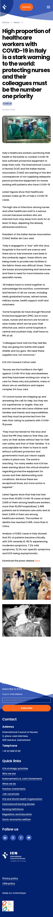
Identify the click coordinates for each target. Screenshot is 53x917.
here (37, 560)
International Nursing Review (18, 804)
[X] (13, 838)
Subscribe (26, 708)
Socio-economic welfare (16, 819)
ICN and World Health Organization (22, 799)
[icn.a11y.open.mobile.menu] (48, 7)
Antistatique (19, 893)
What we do (9, 783)
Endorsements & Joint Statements (22, 778)
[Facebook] (21, 838)
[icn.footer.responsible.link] (26, 906)
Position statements (14, 788)
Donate (26, 7)
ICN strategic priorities (15, 768)
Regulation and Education (17, 814)
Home (5, 22)
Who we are (9, 773)
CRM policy (8, 883)
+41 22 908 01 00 (11, 751)
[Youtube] (29, 838)
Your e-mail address (12, 694)
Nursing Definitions (13, 809)
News (17, 22)
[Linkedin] (5, 838)
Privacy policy (10, 878)
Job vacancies (10, 794)
